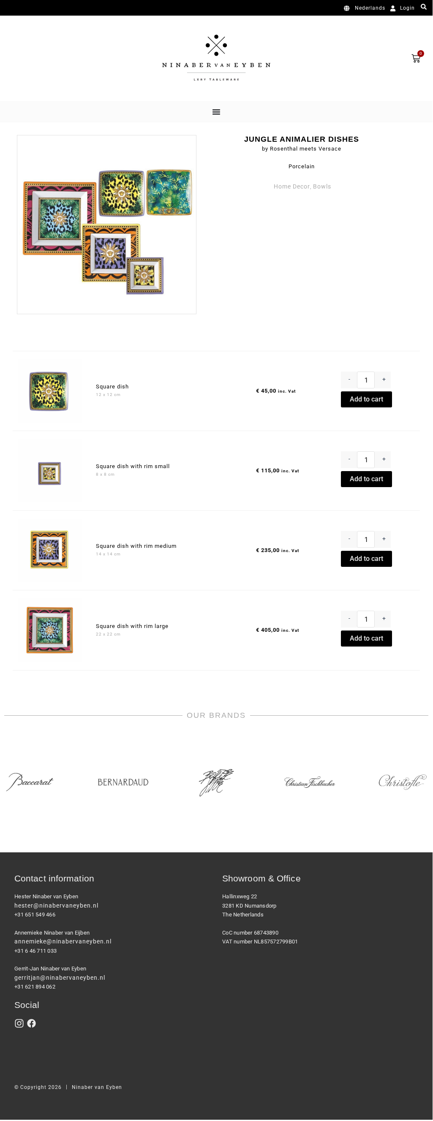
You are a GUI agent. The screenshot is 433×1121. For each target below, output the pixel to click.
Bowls (322, 186)
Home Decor (292, 186)
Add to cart (366, 399)
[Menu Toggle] (216, 112)
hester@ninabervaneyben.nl (56, 905)
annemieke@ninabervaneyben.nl (63, 941)
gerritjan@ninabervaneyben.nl (59, 977)
